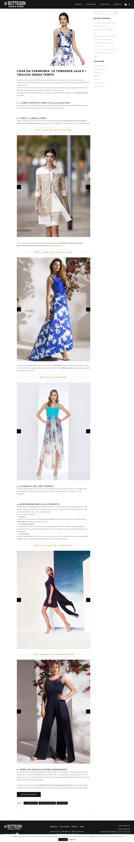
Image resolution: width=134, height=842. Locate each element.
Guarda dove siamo (29, 794)
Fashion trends (98, 69)
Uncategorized (98, 86)
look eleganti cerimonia (47, 803)
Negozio (53, 826)
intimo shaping (21, 522)
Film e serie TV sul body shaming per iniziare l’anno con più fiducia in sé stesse (105, 53)
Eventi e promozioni (100, 66)
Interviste (96, 76)
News (82, 826)
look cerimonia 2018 (31, 803)
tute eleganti (62, 803)
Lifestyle (96, 79)
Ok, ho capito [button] (63, 839)
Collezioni (64, 826)
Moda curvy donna (99, 83)
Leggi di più (72, 839)
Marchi (74, 826)
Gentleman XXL (98, 72)
